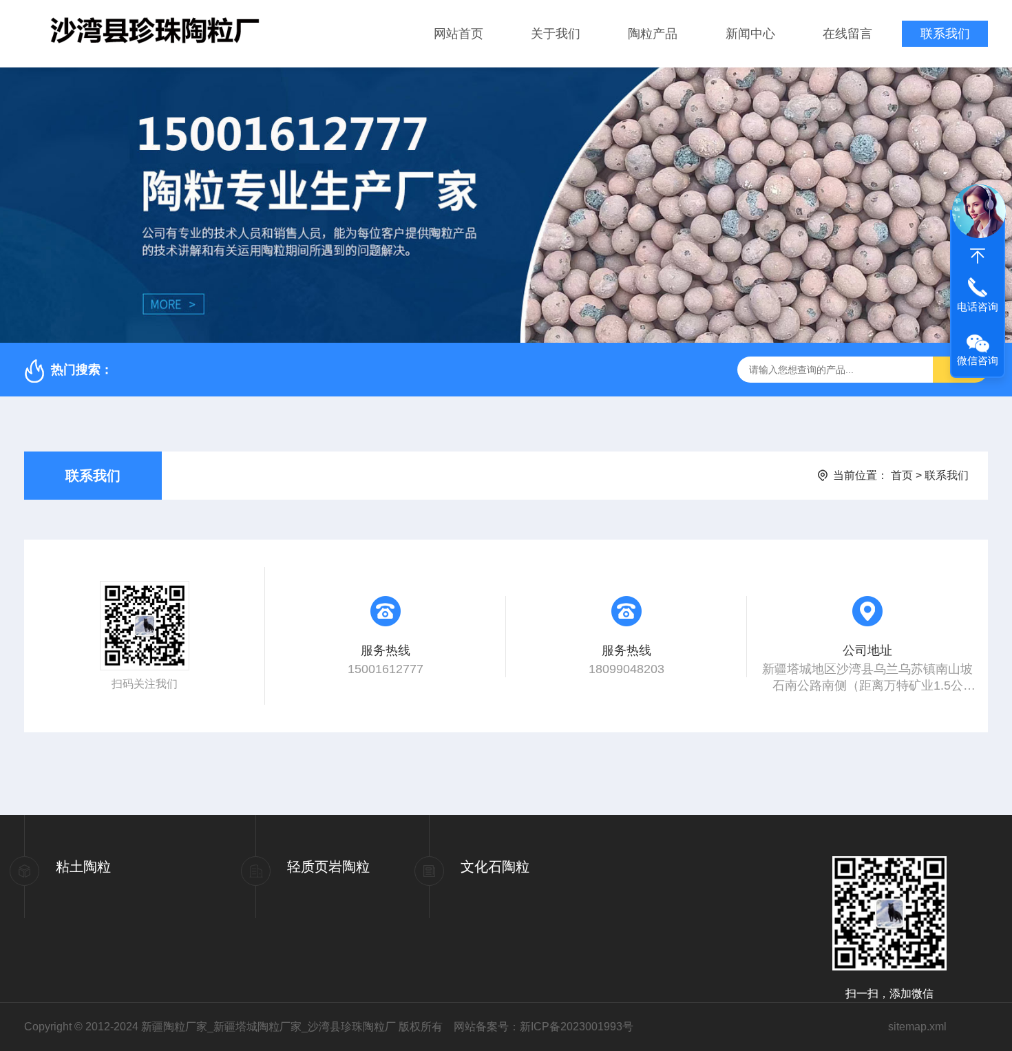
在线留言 (847, 34)
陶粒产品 (652, 34)
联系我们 (945, 34)
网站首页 (458, 34)
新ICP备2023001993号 (576, 1026)
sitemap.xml (917, 1026)
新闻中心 (750, 34)
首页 (902, 475)
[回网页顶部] (977, 256)
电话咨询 (977, 306)
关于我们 (555, 34)
